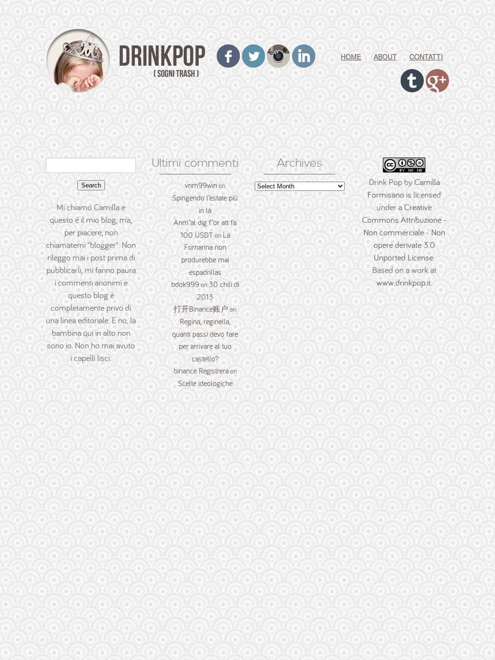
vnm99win (201, 185)
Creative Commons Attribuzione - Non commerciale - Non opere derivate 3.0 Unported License (404, 232)
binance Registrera (201, 370)
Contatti (426, 56)
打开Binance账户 (201, 309)
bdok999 (185, 284)
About (385, 56)
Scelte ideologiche (205, 383)
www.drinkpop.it (404, 282)
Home (351, 56)
